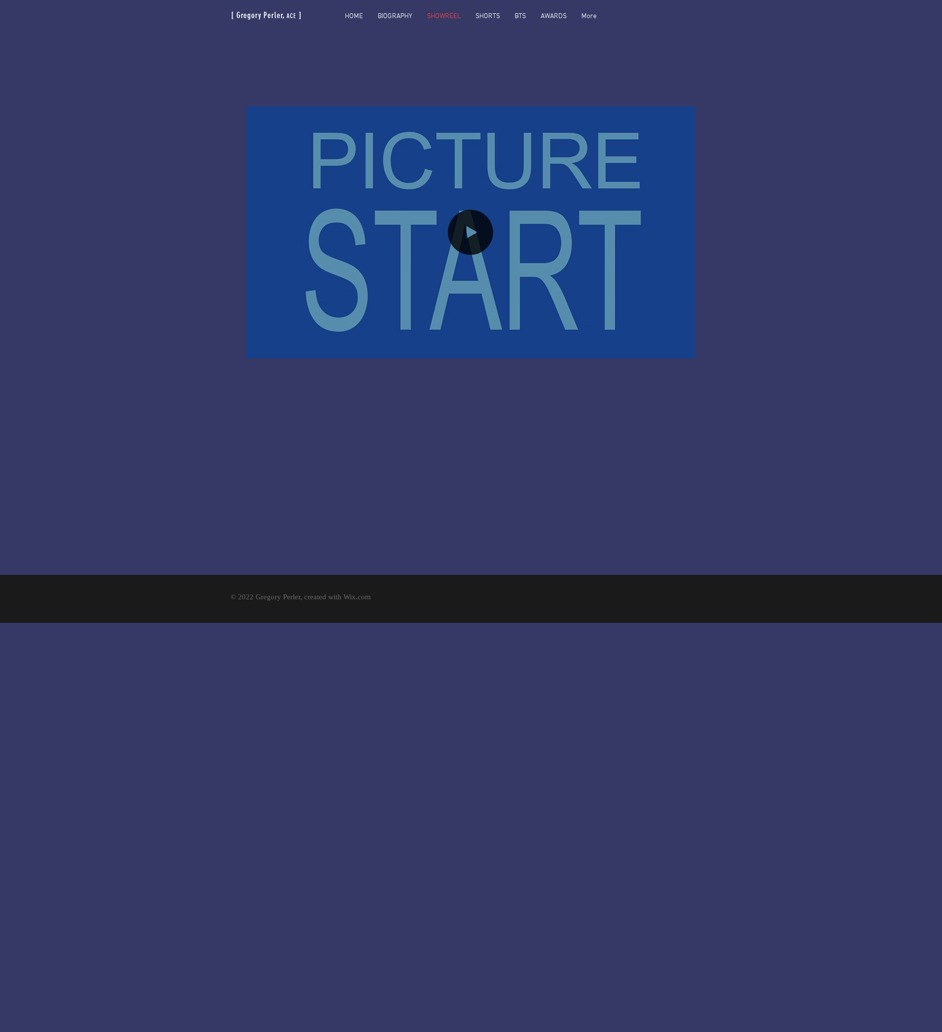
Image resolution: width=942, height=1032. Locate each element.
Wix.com (357, 597)
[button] (682, 347)
